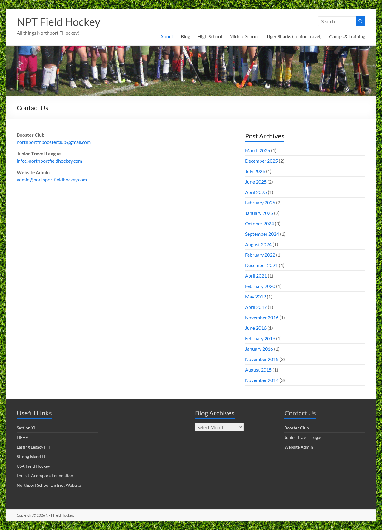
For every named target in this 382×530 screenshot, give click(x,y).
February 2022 (260, 255)
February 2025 (260, 202)
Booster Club (296, 427)
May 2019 (255, 296)
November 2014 (261, 380)
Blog (185, 36)
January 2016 (259, 349)
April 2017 (256, 307)
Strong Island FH (32, 456)
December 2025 (261, 161)
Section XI (26, 427)
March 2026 (257, 150)
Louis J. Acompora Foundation (45, 475)
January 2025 (259, 213)
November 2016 (261, 317)
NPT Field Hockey (58, 21)
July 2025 (255, 171)
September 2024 (262, 234)
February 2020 (260, 286)
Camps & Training (347, 36)
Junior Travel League (303, 437)
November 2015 (261, 359)
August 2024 (258, 244)
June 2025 (256, 181)
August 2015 (258, 369)
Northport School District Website (49, 485)
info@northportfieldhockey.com (49, 161)
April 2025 (256, 192)
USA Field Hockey (33, 466)
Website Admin (298, 446)
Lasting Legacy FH (33, 446)
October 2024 (259, 223)
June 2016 (256, 328)
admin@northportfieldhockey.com (52, 179)
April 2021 (256, 275)
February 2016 (260, 338)
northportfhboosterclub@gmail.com (54, 142)
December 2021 (261, 265)
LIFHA (23, 437)
